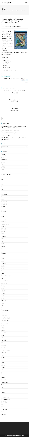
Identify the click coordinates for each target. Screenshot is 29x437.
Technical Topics (4, 382)
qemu (2, 360)
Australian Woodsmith (5, 174)
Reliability (3, 367)
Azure (2, 181)
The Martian (14, 108)
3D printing (3, 154)
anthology (6, 70)
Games (2, 261)
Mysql (2, 327)
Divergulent (3, 246)
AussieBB (3, 172)
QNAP (2, 362)
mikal (4, 26)
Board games (4, 194)
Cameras (3, 206)
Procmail (3, 347)
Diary (2, 243)
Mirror (2, 325)
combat (10, 70)
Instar (2, 288)
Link (2, 305)
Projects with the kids (5, 350)
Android (3, 162)
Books (2, 199)
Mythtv (2, 330)
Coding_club (3, 221)
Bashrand (3, 186)
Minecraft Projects (5, 323)
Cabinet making (4, 204)
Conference (3, 226)
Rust (2, 372)
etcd (2, 256)
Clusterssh (3, 219)
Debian (2, 238)
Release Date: (5, 46)
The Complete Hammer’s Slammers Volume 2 (16, 11)
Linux (2, 308)
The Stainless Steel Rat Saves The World (14, 91)
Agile (2, 157)
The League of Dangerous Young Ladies (9, 132)
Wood (2, 407)
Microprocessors (4, 320)
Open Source (4, 337)
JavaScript (3, 293)
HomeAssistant (4, 280)
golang (2, 271)
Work (2, 412)
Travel (2, 394)
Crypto (2, 233)
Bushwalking (4, 201)
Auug (2, 177)
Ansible (2, 164)
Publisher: (4, 43)
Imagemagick (4, 283)
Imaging (3, 285)
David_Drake (14, 70)
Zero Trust (3, 414)
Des (2, 241)
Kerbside (3, 295)
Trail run (3, 392)
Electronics (3, 253)
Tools (2, 389)
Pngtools (3, 342)
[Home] (1, 11)
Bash (2, 184)
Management (4, 315)
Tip (2, 387)
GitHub (2, 266)
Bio (2, 191)
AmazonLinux (4, 159)
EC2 (2, 251)
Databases (3, 236)
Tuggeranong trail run (5, 399)
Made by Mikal (6, 2)
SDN (2, 374)
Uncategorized (4, 402)
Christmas (3, 214)
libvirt (2, 303)
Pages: (3, 50)
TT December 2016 (5, 397)
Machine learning (4, 310)
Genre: (3, 40)
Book (19, 26)
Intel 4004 (3, 290)
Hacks (2, 278)
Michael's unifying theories (6, 318)
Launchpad (3, 300)
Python (2, 357)
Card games (3, 211)
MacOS (2, 313)
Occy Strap (3, 332)
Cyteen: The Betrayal (14, 99)
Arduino (3, 167)
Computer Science (5, 224)
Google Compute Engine (6, 275)
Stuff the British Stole (5, 135)
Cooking (3, 231)
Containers (3, 228)
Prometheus (3, 352)
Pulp (2, 355)
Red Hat (3, 365)
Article (2, 169)
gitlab (2, 268)
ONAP (2, 335)
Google (2, 273)
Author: (4, 38)
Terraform (3, 384)
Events (2, 258)
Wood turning (4, 409)
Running (3, 370)
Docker (2, 248)
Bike (2, 189)
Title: (3, 31)
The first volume (15, 52)
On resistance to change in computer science (10, 130)
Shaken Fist (3, 379)
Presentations (4, 345)
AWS (2, 179)
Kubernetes (3, 298)
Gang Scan (3, 263)
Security (3, 377)
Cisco (2, 216)
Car (2, 209)
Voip (2, 404)
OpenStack (3, 340)
